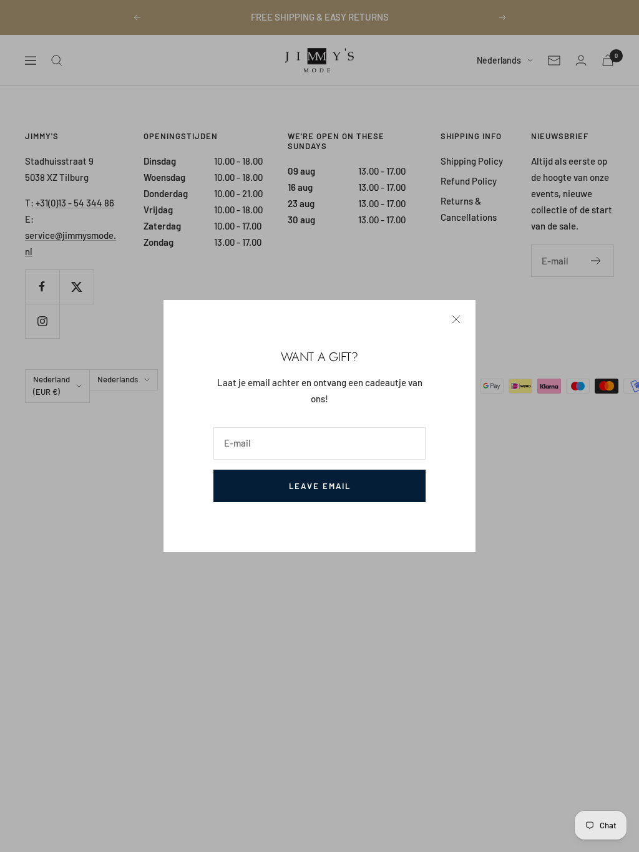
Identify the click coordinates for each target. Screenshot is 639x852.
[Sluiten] (456, 319)
